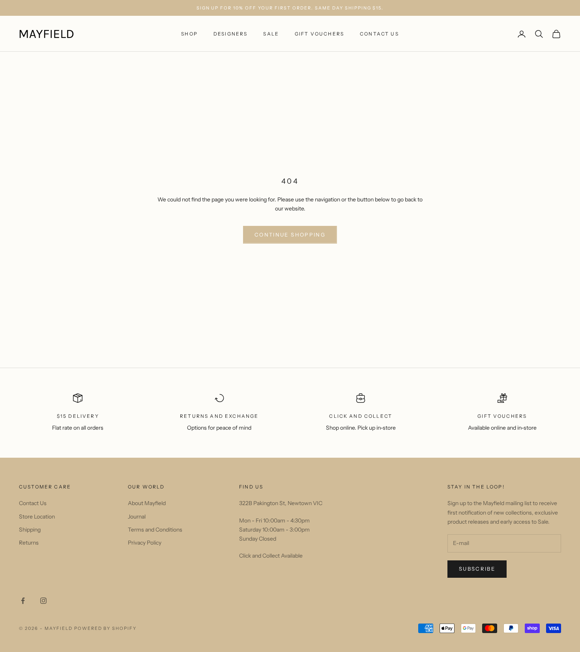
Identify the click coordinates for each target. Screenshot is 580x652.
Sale (271, 34)
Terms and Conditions (155, 529)
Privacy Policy (144, 542)
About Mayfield (147, 503)
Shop (189, 34)
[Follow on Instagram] (43, 601)
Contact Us (379, 34)
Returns (29, 542)
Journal (137, 516)
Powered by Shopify (105, 628)
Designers (230, 34)
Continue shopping (290, 234)
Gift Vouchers (319, 34)
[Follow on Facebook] (23, 601)
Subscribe (477, 569)
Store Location (37, 516)
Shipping (30, 529)
